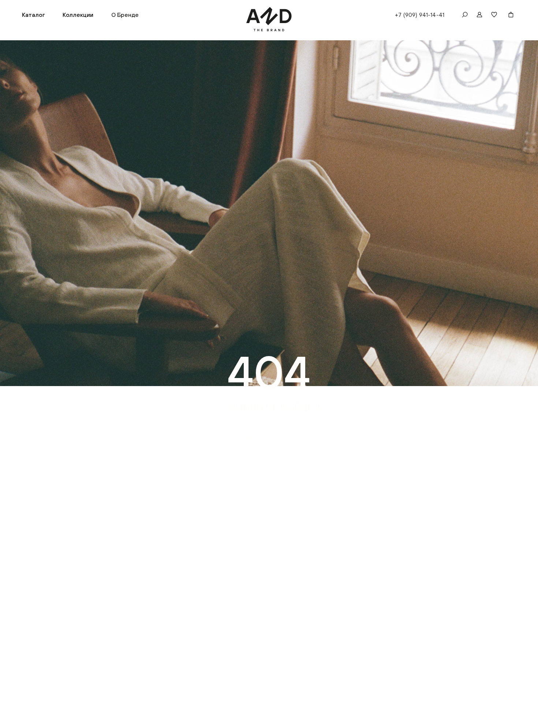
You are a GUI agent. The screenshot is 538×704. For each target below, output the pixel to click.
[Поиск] (465, 14)
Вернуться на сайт (269, 437)
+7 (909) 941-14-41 (419, 14)
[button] (33, 14)
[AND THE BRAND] (269, 19)
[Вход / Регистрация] (479, 14)
